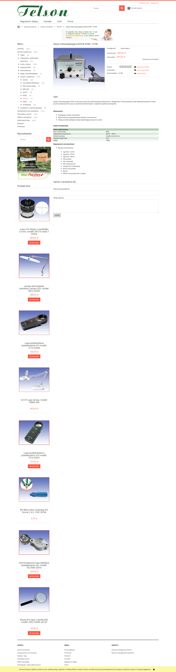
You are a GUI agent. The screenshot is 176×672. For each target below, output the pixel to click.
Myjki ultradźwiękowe (29, 73)
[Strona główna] (42, 10)
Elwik (25, 101)
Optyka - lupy (22, 656)
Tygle (22, 55)
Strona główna (69, 650)
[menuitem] (29, 21)
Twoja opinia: (58, 198)
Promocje (21, 126)
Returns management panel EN (123, 653)
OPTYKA (20, 49)
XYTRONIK (27, 105)
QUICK (25, 80)
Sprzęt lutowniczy (24, 52)
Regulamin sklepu (70, 662)
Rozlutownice (25, 70)
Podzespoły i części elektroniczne (29, 665)
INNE (25, 95)
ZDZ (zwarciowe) (29, 86)
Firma (66, 665)
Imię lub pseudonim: (61, 189)
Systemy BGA (25, 67)
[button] (141, 67)
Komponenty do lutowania (27, 111)
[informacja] (88, 34)
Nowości (20, 123)
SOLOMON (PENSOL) (31, 83)
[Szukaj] (122, 8)
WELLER (26, 89)
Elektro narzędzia (24, 117)
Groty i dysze (25, 64)
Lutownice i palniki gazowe (31, 108)
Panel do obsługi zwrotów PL (122, 650)
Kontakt (67, 659)
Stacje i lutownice (27, 77)
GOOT (25, 92)
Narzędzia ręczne (24, 114)
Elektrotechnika (23, 120)
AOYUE (25, 98)
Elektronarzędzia (23, 662)
